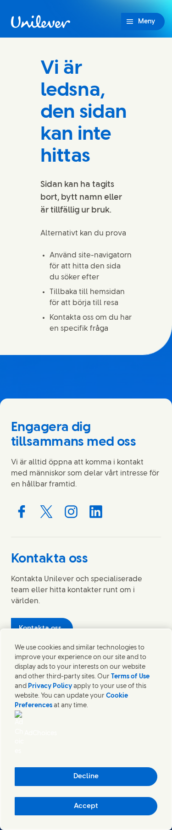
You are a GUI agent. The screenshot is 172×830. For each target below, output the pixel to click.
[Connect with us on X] (46, 511)
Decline (86, 776)
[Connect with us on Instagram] (71, 511)
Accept (86, 806)
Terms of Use (130, 676)
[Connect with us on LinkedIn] (95, 511)
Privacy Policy (50, 686)
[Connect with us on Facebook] (21, 511)
